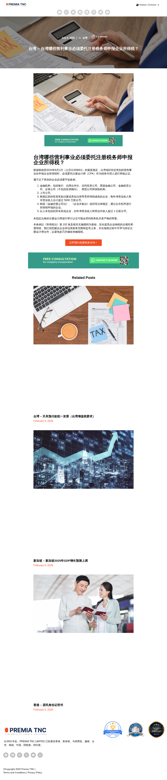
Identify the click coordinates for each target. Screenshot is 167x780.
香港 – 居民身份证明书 (48, 705)
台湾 (85, 37)
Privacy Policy (35, 772)
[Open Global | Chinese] (158, 5)
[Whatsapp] (66, 12)
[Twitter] (100, 12)
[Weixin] (73, 12)
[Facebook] (5, 755)
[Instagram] (93, 12)
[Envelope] (59, 12)
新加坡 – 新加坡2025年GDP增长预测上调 (60, 560)
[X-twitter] (26, 755)
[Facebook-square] (80, 12)
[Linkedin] (87, 12)
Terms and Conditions (14, 772)
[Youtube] (107, 12)
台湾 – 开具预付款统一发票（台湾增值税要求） (64, 416)
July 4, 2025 (68, 37)
